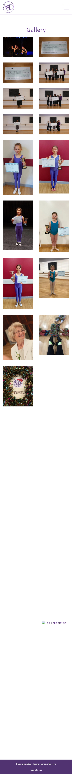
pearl (40, 770)
